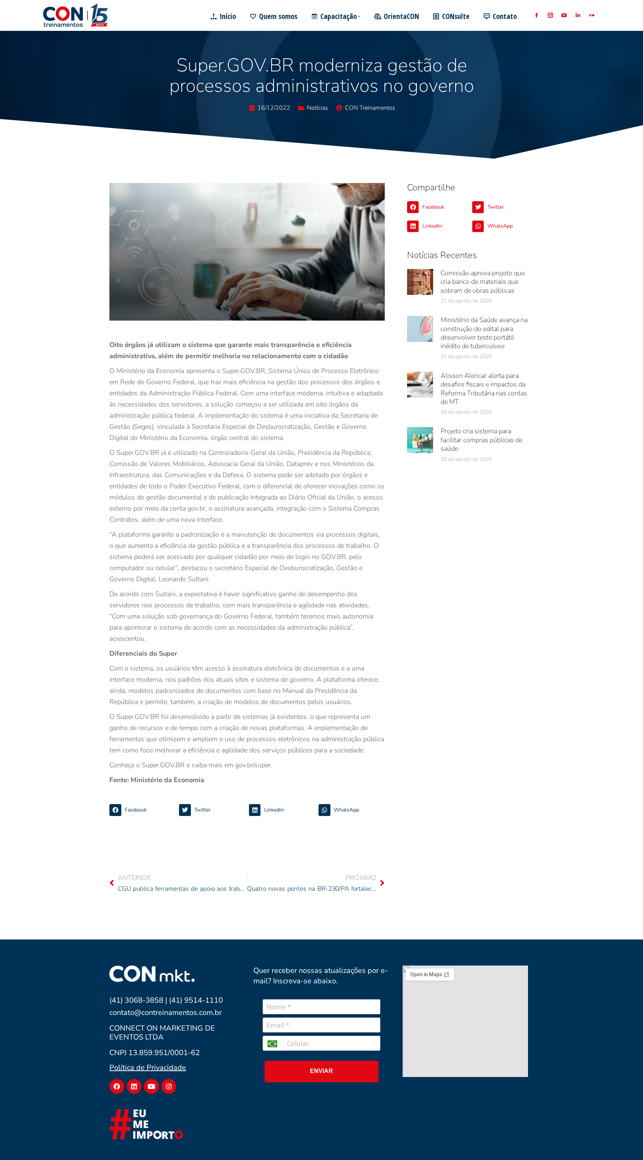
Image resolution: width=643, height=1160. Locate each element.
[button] (142, 810)
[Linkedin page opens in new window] (578, 15)
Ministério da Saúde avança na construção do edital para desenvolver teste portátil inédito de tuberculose (484, 332)
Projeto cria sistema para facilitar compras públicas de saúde (481, 440)
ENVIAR (321, 1071)
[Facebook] (116, 1086)
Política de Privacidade (147, 1068)
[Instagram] (168, 1086)
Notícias (317, 108)
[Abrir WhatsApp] (624, 1141)
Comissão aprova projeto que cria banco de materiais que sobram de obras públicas (483, 282)
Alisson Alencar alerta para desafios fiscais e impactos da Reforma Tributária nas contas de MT (484, 388)
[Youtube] (151, 1086)
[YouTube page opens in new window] (564, 15)
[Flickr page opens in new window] (591, 15)
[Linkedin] (134, 1086)
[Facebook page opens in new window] (536, 15)
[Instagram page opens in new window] (550, 15)
